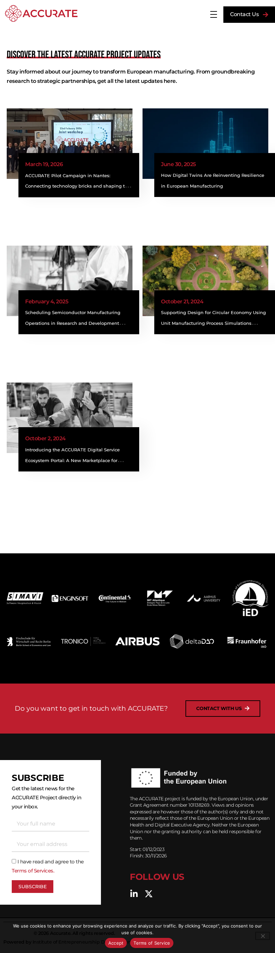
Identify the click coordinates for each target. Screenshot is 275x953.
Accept (116, 943)
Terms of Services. (33, 870)
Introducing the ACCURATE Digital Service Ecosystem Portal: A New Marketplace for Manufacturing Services (72, 460)
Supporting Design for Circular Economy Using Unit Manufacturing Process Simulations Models (213, 323)
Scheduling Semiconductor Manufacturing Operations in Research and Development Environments (72, 323)
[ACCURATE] (41, 13)
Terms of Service (151, 943)
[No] (262, 936)
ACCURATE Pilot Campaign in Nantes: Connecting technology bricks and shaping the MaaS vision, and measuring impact (77, 186)
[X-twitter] (149, 894)
